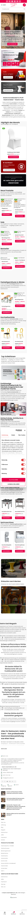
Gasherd (11, 489)
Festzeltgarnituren (14, 284)
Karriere (3, 840)
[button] (13, 157)
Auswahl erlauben (13, 484)
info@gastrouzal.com (8, 778)
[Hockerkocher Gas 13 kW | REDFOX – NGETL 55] (7, 503)
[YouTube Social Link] (12, 1)
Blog (2, 827)
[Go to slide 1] (12, 47)
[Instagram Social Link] (10, 1)
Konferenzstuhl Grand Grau (19, 210)
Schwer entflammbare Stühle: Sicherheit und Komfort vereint (13, 645)
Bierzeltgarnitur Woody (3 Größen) (20, 300)
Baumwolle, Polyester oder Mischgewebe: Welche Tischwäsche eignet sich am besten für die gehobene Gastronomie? (13, 692)
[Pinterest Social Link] (15, 1)
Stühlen (8, 112)
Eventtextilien (5, 105)
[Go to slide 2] (14, 47)
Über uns (3, 822)
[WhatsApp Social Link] (20, 1)
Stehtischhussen (9, 113)
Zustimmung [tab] (5, 435)
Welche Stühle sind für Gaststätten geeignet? (13, 714)
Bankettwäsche (6, 115)
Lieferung (3, 825)
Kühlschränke (4, 423)
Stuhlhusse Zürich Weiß (13, 152)
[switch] (23, 464)
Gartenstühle (4, 858)
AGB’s (2, 835)
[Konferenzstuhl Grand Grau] (20, 203)
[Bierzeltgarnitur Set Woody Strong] (7, 233)
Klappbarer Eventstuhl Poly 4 (6, 209)
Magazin (3, 830)
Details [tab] (13, 435)
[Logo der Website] (13, 5)
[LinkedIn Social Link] (17, 1)
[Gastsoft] (10, 785)
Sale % (2, 871)
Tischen (20, 110)
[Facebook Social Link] (7, 1)
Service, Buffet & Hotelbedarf (8, 863)
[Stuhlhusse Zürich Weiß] (13, 139)
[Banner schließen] (24, 430)
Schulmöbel (4, 868)
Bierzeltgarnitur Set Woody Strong (6, 238)
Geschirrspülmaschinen (16, 524)
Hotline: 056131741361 (8, 772)
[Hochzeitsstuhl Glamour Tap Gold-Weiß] (20, 333)
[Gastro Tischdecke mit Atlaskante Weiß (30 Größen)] (20, 258)
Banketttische (4, 853)
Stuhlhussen (17, 113)
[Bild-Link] (13, 409)
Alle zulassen (13, 479)
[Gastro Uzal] (4, 756)
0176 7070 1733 (6, 775)
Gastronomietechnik (12, 392)
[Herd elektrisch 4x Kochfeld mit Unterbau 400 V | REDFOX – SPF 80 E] (20, 503)
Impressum (4, 837)
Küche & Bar (4, 861)
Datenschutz (4, 832)
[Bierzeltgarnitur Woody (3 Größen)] (20, 295)
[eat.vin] (16, 785)
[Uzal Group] (3, 785)
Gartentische (4, 856)
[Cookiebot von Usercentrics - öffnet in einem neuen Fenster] (16, 430)
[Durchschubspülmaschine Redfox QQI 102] (7, 537)
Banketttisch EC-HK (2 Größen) (19, 235)
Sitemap (3, 884)
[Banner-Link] (13, 58)
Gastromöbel (13, 104)
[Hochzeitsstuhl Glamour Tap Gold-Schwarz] (7, 333)
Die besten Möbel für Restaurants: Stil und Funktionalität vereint (13, 668)
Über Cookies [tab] (21, 435)
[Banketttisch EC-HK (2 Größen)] (20, 232)
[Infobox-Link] (13, 599)
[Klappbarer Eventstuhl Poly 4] (7, 202)
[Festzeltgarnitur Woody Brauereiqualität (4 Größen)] (7, 298)
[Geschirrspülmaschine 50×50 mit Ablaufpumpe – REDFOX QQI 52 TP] (20, 537)
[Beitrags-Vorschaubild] (3, 793)
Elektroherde (19, 489)
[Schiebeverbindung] (13, 30)
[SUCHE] (24, 9)
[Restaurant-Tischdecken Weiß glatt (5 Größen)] (7, 258)
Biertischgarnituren (6, 851)
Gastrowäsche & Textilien (7, 846)
